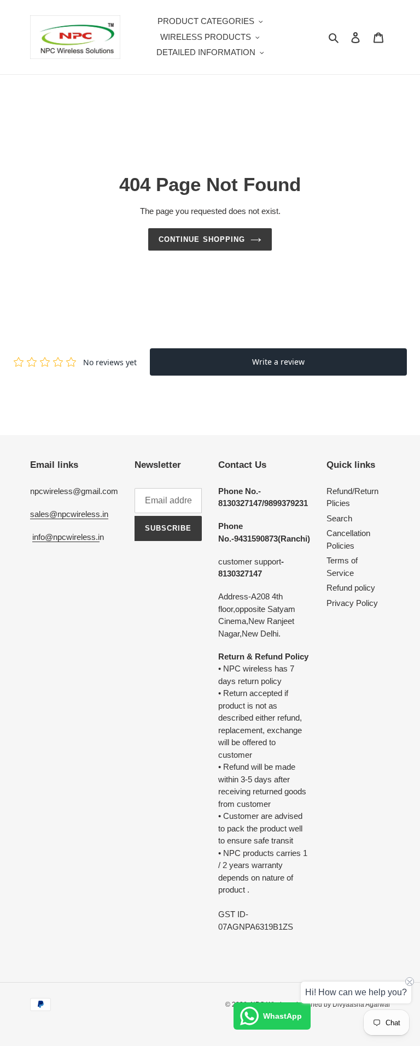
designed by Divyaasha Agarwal (342, 1004)
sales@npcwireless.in (69, 514)
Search (339, 518)
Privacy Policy (352, 603)
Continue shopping (202, 239)
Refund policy (350, 587)
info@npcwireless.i (66, 537)
